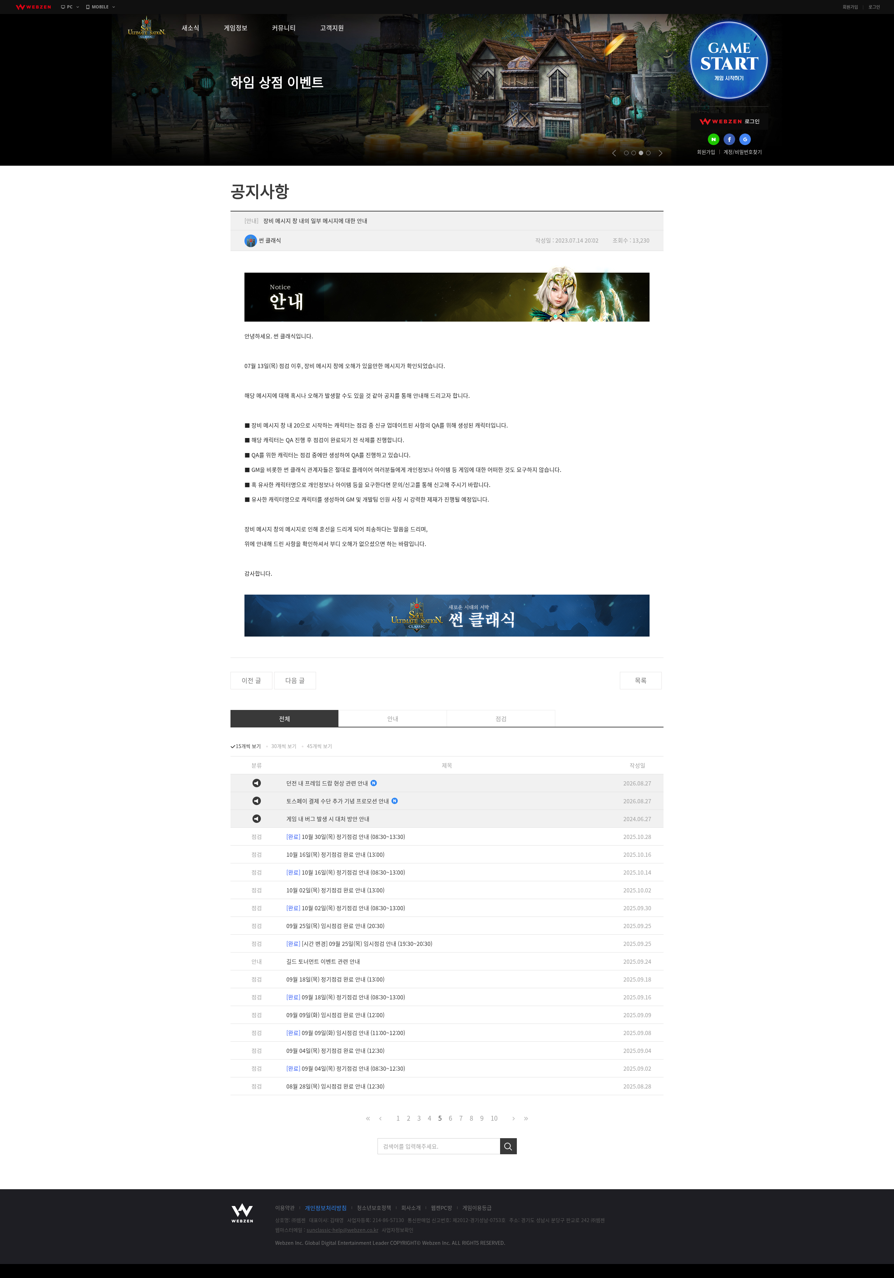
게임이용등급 (477, 1208)
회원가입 (850, 7)
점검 (501, 718)
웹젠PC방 (441, 1208)
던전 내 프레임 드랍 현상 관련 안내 (327, 783)
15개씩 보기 (248, 745)
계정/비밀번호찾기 (743, 152)
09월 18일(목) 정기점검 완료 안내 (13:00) (335, 979)
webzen (33, 7)
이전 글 (251, 680)
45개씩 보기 (319, 745)
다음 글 (295, 680)
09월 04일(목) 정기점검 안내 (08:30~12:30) (345, 1068)
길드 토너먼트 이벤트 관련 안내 (323, 961)
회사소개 (411, 1208)
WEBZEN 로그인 (729, 121)
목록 (641, 680)
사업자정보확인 (397, 1229)
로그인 (874, 7)
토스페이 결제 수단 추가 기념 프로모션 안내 (338, 801)
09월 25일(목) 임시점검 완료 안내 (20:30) (335, 925)
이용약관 (285, 1208)
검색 (508, 1146)
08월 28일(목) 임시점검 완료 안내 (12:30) (335, 1086)
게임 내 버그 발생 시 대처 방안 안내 (327, 818)
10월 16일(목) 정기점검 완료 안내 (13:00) (335, 854)
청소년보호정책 (374, 1208)
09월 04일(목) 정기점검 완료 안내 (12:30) (335, 1050)
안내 (392, 718)
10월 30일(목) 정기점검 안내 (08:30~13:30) (345, 836)
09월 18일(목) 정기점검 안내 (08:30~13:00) (345, 997)
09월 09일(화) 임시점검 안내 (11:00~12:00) (345, 1032)
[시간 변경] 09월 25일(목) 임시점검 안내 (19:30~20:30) (359, 943)
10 (494, 1118)
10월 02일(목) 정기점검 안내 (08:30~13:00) (345, 908)
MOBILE (100, 7)
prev (614, 153)
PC (70, 7)
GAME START (728, 60)
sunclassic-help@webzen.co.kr (342, 1229)
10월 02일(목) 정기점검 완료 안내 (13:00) (335, 890)
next (660, 153)
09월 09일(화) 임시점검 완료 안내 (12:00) (335, 1015)
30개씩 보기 (283, 745)
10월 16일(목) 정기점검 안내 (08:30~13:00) (345, 872)
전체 (284, 718)
